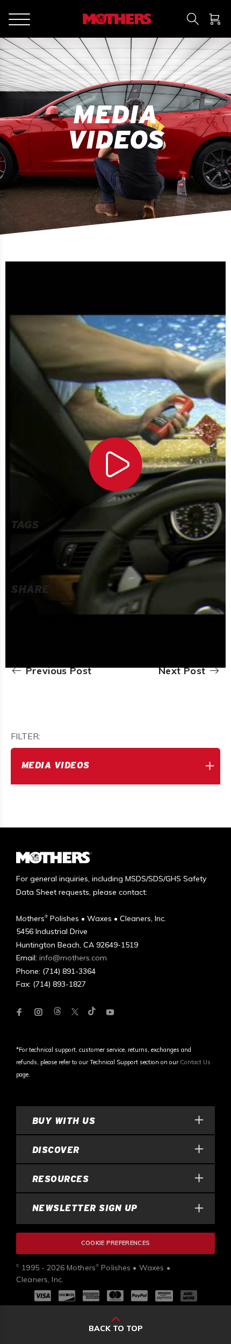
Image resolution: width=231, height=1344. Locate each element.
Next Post (183, 671)
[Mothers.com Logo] (117, 19)
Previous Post (57, 671)
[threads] (57, 1011)
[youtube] (110, 1012)
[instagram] (39, 1012)
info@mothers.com (73, 958)
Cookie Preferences (115, 1243)
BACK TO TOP (116, 1328)
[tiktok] (92, 1011)
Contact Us (195, 1062)
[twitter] (75, 1011)
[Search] (193, 19)
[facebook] (19, 1012)
